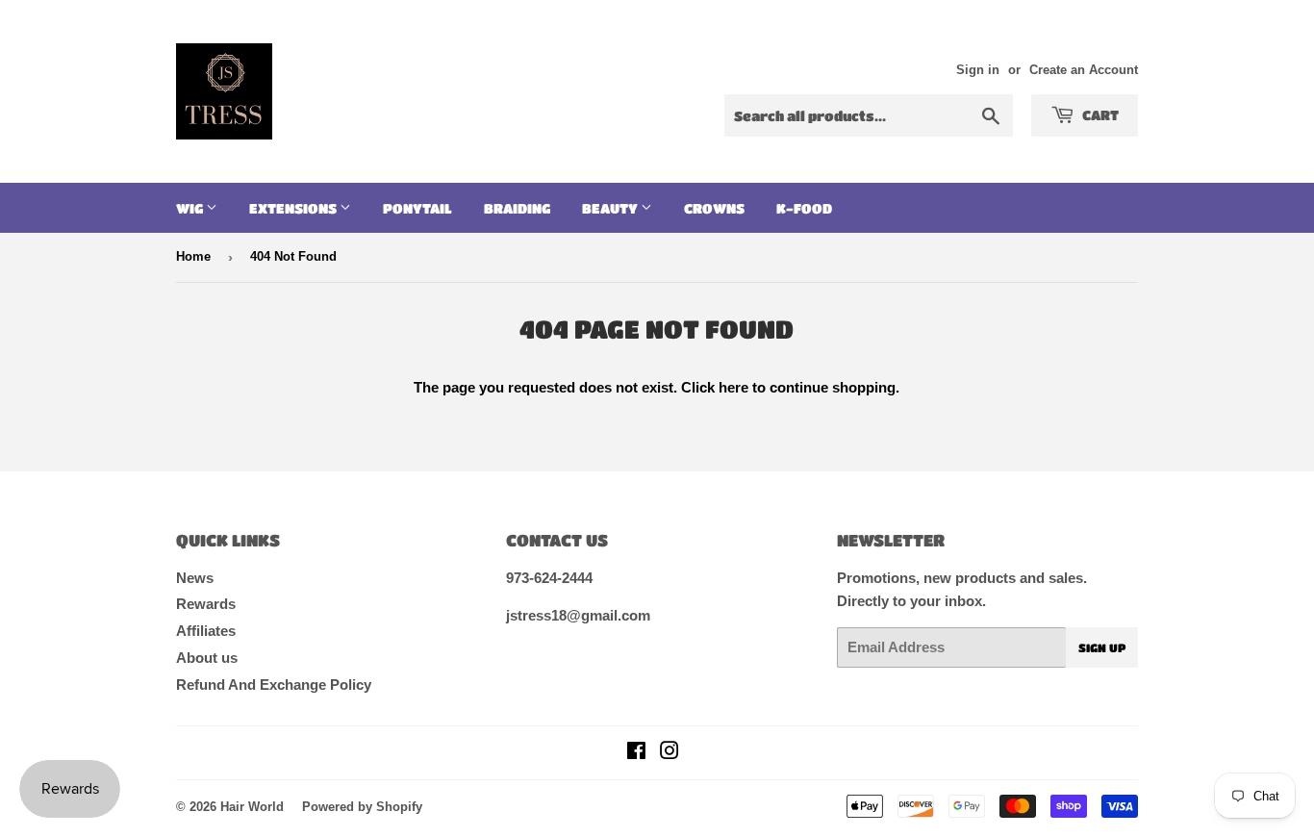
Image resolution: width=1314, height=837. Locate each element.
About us (207, 657)
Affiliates (206, 630)
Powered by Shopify (362, 806)
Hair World (252, 806)
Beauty (611, 208)
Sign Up (1101, 647)
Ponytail (417, 208)
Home (193, 256)
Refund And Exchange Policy (273, 684)
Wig (191, 208)
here (733, 387)
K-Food (804, 208)
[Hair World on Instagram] (669, 753)
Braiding (517, 208)
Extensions (294, 208)
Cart (1099, 114)
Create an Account (1083, 70)
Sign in (977, 70)
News (195, 578)
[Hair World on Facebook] (636, 753)
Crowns (714, 208)
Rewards (206, 604)
